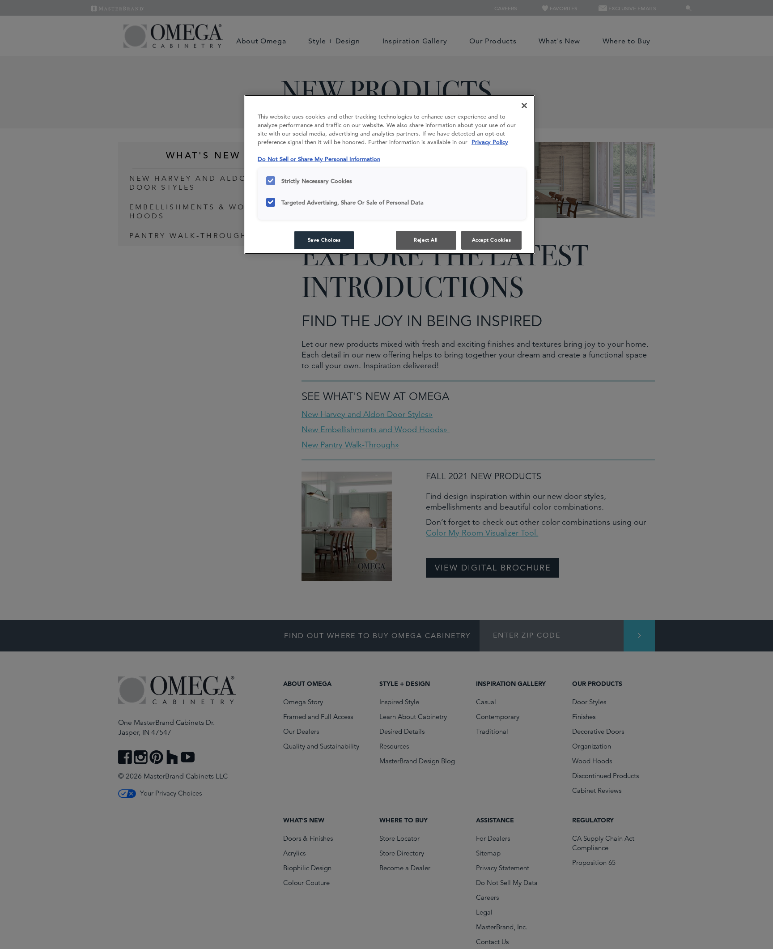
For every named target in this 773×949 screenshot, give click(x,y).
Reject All (426, 240)
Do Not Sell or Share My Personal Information (319, 159)
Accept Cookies (491, 240)
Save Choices (324, 240)
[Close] (524, 105)
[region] (389, 174)
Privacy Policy (489, 142)
